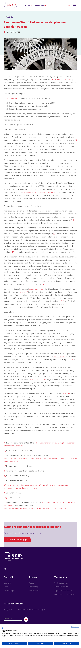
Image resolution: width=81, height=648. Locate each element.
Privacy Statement (61, 587)
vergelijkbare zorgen (36, 289)
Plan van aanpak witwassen (60, 79)
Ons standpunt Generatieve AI (65, 594)
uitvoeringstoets (59, 356)
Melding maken (34, 590)
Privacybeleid (75, 627)
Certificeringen (9, 590)
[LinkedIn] (40, 568)
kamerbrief (24, 292)
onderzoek (66, 393)
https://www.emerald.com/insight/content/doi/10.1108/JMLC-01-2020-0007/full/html (35, 508)
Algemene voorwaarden (63, 590)
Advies (31, 583)
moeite (70, 359)
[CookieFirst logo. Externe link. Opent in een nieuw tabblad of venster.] (2, 628)
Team (6, 587)
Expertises (39, 5)
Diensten (26, 5)
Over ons (7, 583)
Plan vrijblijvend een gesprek (18, 540)
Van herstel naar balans (37, 379)
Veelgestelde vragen (61, 583)
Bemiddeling (33, 587)
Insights (10, 17)
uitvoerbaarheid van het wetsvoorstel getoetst (39, 192)
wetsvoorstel (12, 98)
